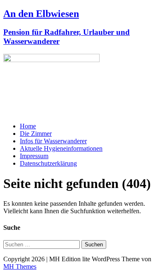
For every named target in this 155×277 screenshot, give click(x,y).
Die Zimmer (36, 133)
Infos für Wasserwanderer (53, 141)
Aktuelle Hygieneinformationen (61, 148)
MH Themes (19, 266)
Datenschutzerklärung (48, 163)
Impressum (34, 155)
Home (28, 126)
